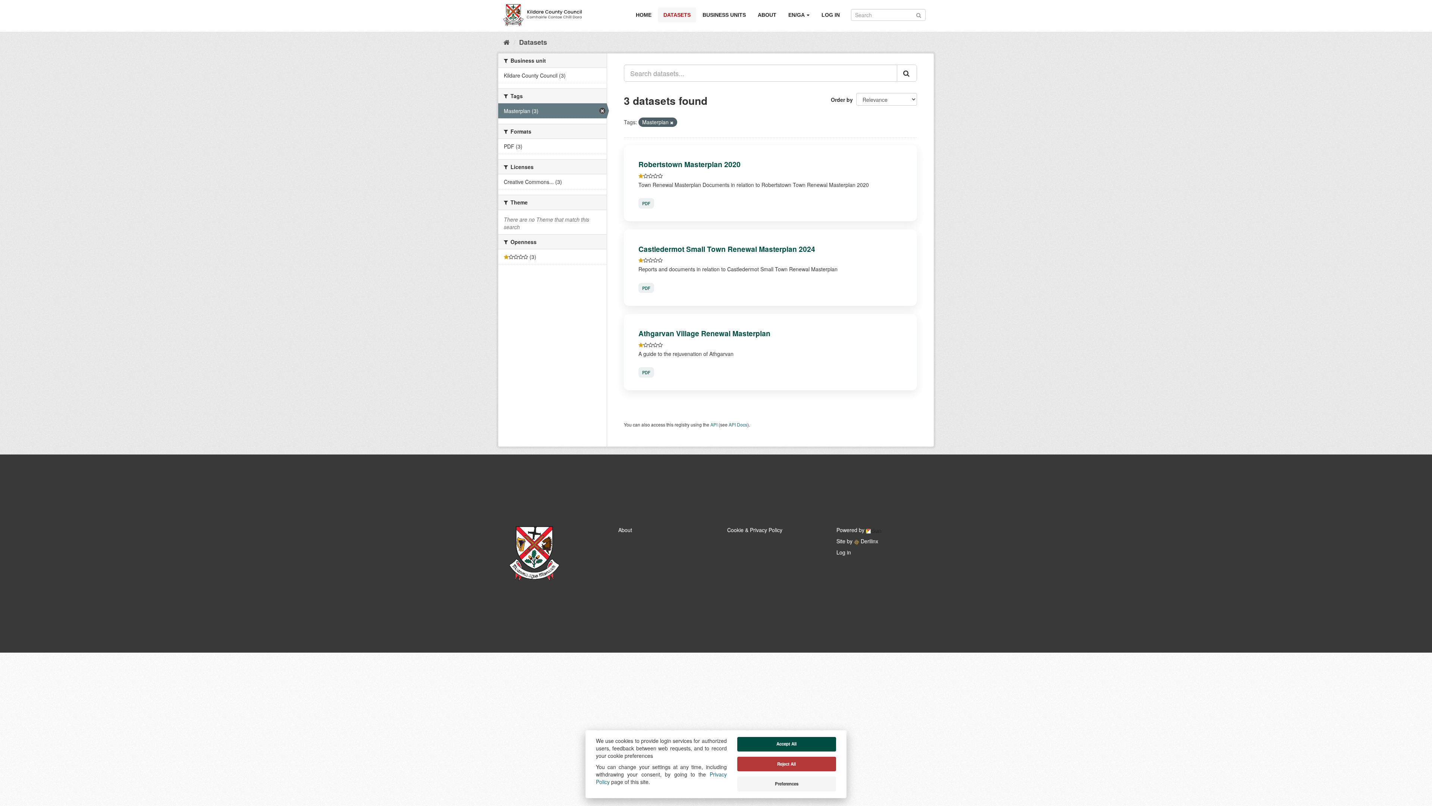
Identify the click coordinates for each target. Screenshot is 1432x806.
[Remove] (671, 122)
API (713, 424)
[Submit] (919, 14)
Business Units (724, 15)
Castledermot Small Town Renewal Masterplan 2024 (726, 249)
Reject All (786, 764)
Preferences (786, 784)
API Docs (738, 424)
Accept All (786, 744)
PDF (646, 203)
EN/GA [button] (797, 15)
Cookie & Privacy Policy (754, 530)
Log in (831, 15)
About (767, 15)
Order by (842, 99)
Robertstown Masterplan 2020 (689, 164)
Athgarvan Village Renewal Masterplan (704, 333)
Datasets (677, 15)
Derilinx (868, 541)
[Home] (506, 42)
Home (643, 15)
